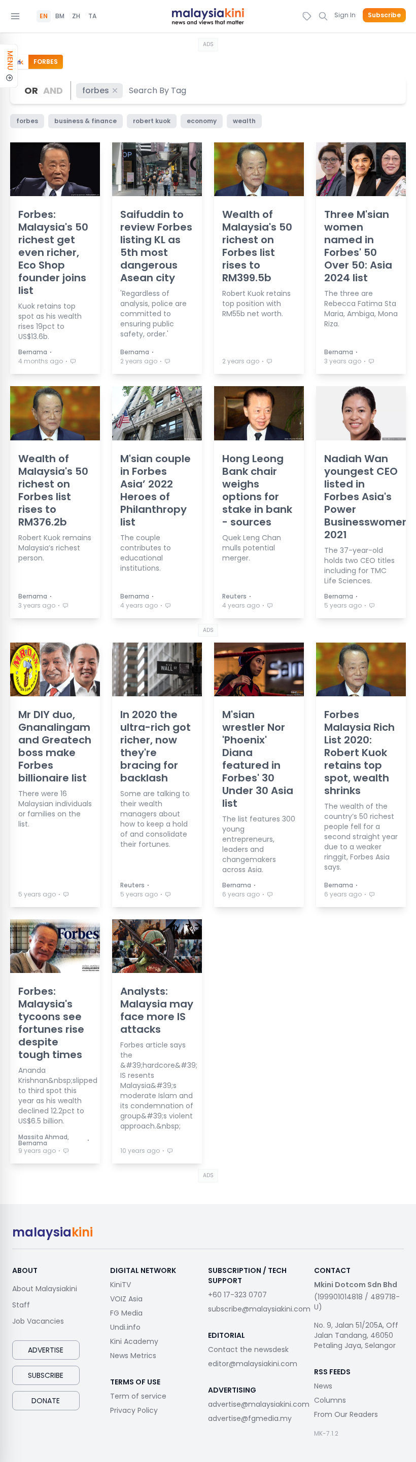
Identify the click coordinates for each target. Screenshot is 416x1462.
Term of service (138, 1396)
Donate (45, 1401)
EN (44, 16)
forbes (95, 90)
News (323, 1386)
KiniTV (120, 1285)
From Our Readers (346, 1414)
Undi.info (125, 1327)
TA (92, 16)
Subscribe (384, 15)
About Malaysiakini (44, 1289)
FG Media (126, 1313)
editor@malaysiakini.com (252, 1364)
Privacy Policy (134, 1410)
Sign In (345, 15)
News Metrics (133, 1356)
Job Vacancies (38, 1321)
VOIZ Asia (126, 1299)
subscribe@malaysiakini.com (259, 1309)
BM (59, 16)
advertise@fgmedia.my (250, 1418)
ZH (76, 16)
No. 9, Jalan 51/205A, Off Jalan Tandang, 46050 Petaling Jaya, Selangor (356, 1335)
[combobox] (158, 90)
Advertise (45, 1350)
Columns (330, 1400)
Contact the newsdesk (248, 1349)
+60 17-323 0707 (237, 1295)
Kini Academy (134, 1341)
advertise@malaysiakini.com (258, 1404)
